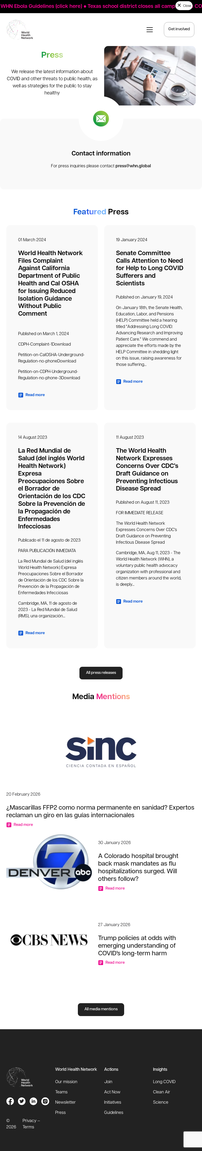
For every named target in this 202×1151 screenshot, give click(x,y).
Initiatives (112, 1102)
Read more (35, 395)
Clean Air (161, 1092)
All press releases (101, 673)
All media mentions (101, 1009)
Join (108, 1082)
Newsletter (65, 1102)
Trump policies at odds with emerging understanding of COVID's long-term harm (137, 946)
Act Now (112, 1092)
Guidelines (113, 1113)
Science (160, 1102)
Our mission (66, 1082)
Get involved (179, 29)
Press (60, 1113)
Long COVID (164, 1082)
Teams (61, 1092)
